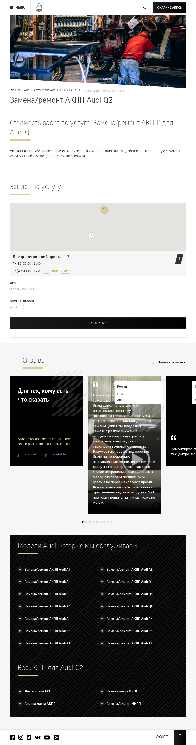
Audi (27, 90)
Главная (15, 90)
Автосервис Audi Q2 (47, 90)
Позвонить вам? (57, 270)
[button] (91, 235)
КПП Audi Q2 (72, 90)
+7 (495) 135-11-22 (26, 270)
